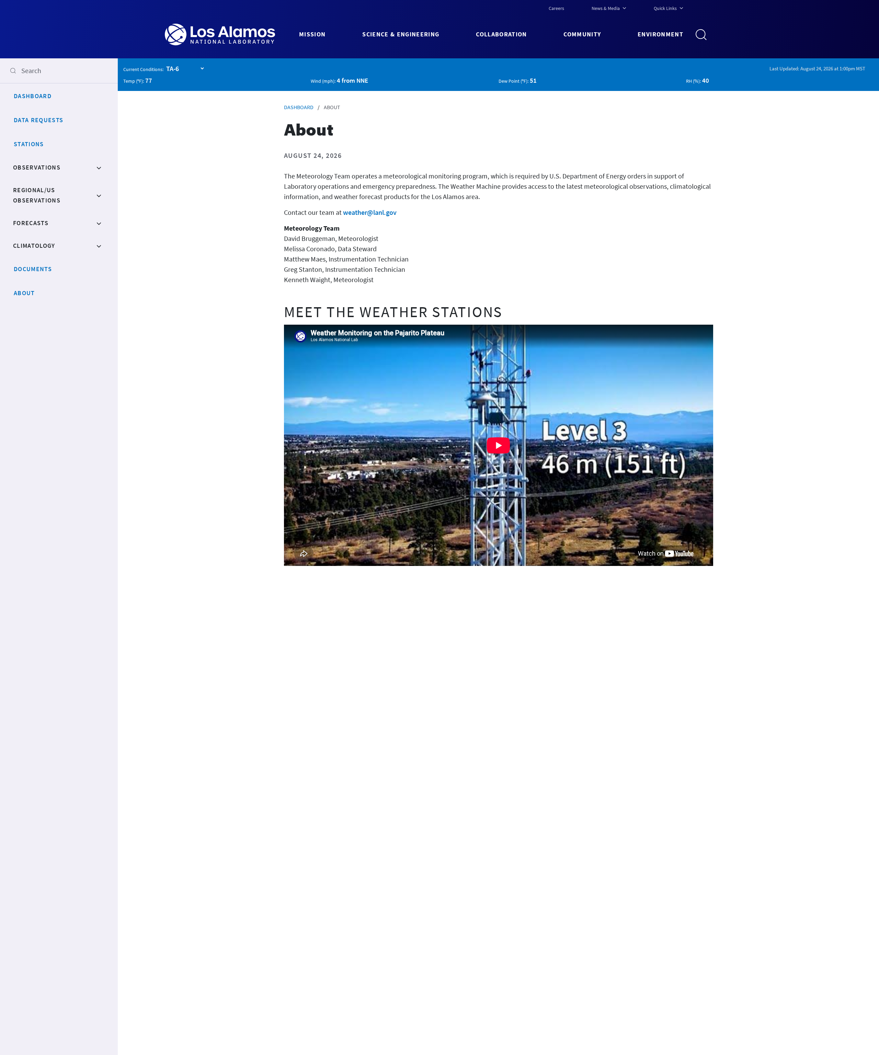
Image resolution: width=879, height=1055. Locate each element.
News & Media (606, 8)
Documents (33, 269)
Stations (29, 144)
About (24, 293)
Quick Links (665, 8)
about (332, 107)
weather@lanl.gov (370, 212)
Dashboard (33, 96)
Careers (556, 8)
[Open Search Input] (704, 34)
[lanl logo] (232, 34)
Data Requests (39, 120)
